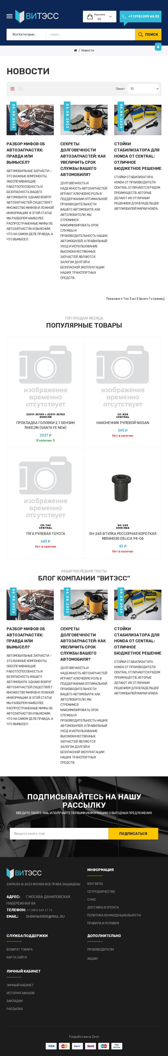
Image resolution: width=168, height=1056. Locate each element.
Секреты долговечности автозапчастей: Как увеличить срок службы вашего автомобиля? (83, 159)
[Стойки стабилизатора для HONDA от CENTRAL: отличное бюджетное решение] (137, 120)
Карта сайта (17, 957)
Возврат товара (20, 949)
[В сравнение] (50, 429)
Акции (92, 959)
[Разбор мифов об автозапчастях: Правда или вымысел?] (30, 120)
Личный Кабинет (20, 985)
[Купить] (31, 429)
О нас (91, 900)
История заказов (21, 993)
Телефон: (16, 910)
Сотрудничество (101, 892)
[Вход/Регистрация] (158, 47)
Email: (12, 916)
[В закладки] (41, 429)
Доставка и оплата (103, 907)
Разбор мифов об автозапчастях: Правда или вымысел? (26, 153)
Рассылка (15, 1009)
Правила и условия (103, 923)
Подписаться (133, 834)
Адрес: (13, 897)
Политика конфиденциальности (114, 915)
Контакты (95, 884)
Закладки (15, 1001)
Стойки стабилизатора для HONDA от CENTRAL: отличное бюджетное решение (137, 156)
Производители (100, 949)
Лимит (120, 89)
